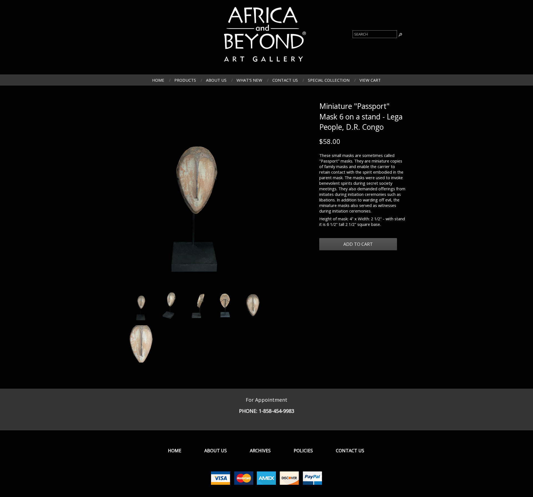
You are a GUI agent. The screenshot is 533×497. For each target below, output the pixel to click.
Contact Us (285, 80)
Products (185, 80)
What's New (249, 80)
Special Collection (329, 80)
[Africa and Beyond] (264, 64)
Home (158, 80)
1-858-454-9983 (276, 411)
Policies (303, 451)
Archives (260, 451)
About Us (216, 80)
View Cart (370, 80)
